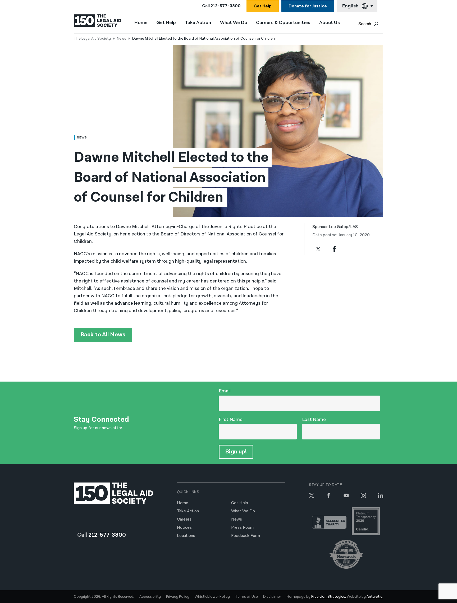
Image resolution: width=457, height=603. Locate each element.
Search (364, 24)
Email (225, 391)
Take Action (198, 23)
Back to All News (102, 334)
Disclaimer (272, 596)
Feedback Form (245, 536)
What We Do (233, 23)
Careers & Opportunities (283, 23)
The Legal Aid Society (92, 38)
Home (141, 23)
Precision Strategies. (328, 596)
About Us (329, 23)
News (121, 38)
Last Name (314, 419)
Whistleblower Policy (212, 596)
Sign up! (236, 452)
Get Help (263, 6)
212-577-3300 (226, 6)
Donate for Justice (308, 6)
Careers (184, 519)
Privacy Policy (177, 596)
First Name (231, 419)
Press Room (242, 527)
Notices (184, 527)
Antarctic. (375, 596)
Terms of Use (246, 596)
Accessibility (150, 596)
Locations (186, 536)
